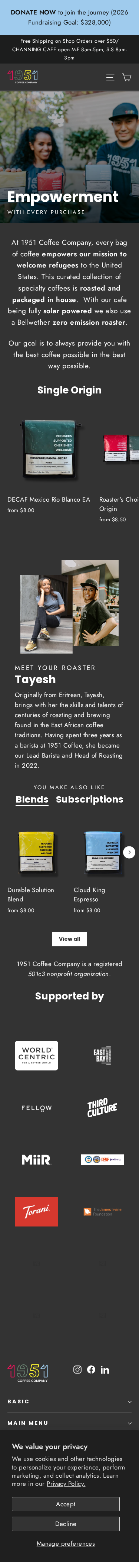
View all (69, 939)
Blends (32, 799)
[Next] (129, 852)
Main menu (27, 1423)
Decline (66, 1523)
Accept (66, 1504)
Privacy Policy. (66, 1483)
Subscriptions (89, 799)
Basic (18, 1401)
